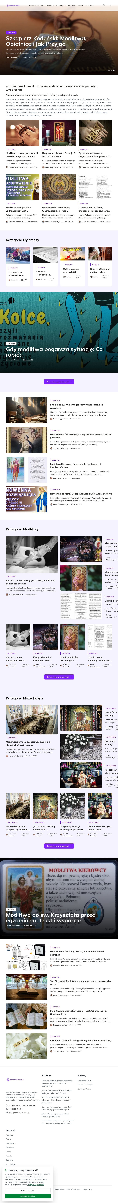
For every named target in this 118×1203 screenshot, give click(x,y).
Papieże (9, 1156)
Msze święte (70, 6)
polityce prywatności (36, 1185)
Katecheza (90, 6)
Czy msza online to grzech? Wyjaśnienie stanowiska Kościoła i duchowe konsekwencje (57, 1083)
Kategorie (11, 1130)
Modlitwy (59, 6)
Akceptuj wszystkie (28, 1196)
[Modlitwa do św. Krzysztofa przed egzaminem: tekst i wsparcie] (59, 898)
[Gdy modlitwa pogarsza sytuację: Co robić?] (59, 332)
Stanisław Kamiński (13, 360)
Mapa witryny (87, 1189)
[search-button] (104, 5)
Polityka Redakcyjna (73, 1189)
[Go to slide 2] (111, 70)
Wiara (80, 6)
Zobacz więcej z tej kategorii (58, 382)
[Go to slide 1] (109, 70)
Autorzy (82, 1075)
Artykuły (46, 1075)
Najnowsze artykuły (36, 6)
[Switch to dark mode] (110, 5)
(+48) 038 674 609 (15, 1109)
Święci (8, 1139)
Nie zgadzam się (27, 1190)
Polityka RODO (59, 1189)
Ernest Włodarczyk (13, 57)
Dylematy (50, 6)
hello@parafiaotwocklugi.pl (19, 1113)
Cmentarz (9, 1135)
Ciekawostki (10, 1143)
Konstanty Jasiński (84, 1081)
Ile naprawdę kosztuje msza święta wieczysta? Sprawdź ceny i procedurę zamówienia (56, 1100)
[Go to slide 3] (114, 70)
